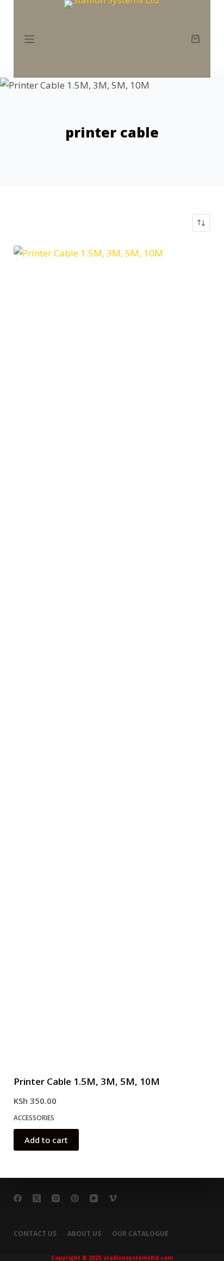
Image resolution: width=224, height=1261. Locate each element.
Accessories (34, 1117)
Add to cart (46, 1139)
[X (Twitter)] (37, 1198)
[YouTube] (94, 1198)
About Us (84, 1233)
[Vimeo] (113, 1198)
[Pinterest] (75, 1198)
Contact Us (35, 1233)
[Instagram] (56, 1198)
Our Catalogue (140, 1233)
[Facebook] (18, 1198)
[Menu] (29, 39)
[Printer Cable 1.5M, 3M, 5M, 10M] (112, 653)
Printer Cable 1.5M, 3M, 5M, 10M (87, 1081)
